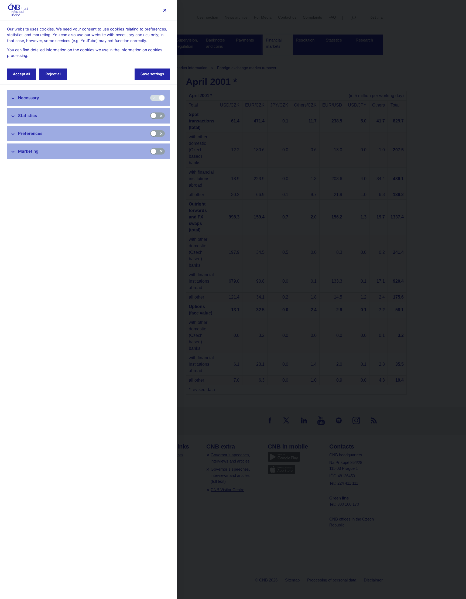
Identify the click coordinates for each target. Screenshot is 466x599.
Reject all (53, 74)
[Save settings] (164, 10)
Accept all (21, 74)
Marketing (28, 151)
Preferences (30, 133)
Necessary (28, 97)
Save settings (152, 74)
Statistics (27, 115)
